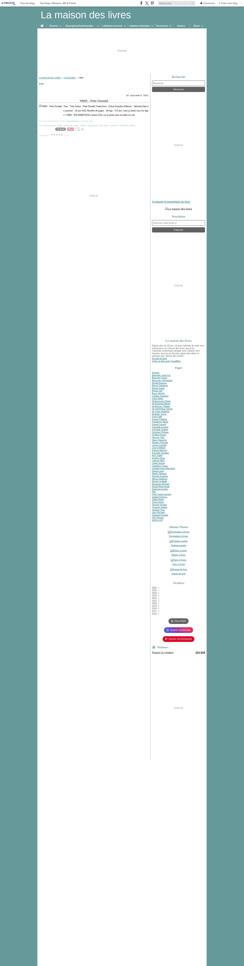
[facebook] (141, 3)
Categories (70, 77)
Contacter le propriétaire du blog (171, 201)
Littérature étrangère (139, 26)
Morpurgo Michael (160, 484)
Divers (197, 26)
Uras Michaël (158, 512)
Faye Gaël (157, 416)
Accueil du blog (159, 358)
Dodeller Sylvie (159, 414)
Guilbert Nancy (159, 435)
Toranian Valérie (159, 507)
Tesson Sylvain (159, 504)
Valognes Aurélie (160, 515)
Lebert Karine (158, 463)
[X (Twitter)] (147, 3)
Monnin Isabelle (159, 481)
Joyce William (158, 447)
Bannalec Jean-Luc (161, 375)
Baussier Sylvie (159, 378)
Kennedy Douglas (160, 453)
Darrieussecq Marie (161, 401)
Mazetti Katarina (160, 476)
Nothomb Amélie (160, 489)
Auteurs (181, 26)
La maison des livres (50, 77)
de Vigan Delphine (160, 411)
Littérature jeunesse (112, 26)
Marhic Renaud (159, 473)
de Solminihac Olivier (162, 409)
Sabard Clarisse (159, 497)
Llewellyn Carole (160, 466)
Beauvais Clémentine (162, 380)
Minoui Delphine (159, 479)
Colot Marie (157, 398)
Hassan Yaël (158, 437)
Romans (54, 26)
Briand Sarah (158, 388)
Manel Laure (158, 471)
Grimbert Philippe (160, 432)
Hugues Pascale (160, 442)
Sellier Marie (158, 499)
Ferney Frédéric (159, 419)
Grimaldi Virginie (160, 429)
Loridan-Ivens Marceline (163, 468)
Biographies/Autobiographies (81, 26)
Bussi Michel (158, 393)
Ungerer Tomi (158, 510)
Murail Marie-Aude (160, 486)
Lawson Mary (158, 460)
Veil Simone (157, 517)
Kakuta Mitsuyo (159, 450)
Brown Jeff (157, 391)
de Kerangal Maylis (161, 403)
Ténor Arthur (158, 502)
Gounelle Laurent (160, 427)
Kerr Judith (157, 455)
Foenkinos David (160, 422)
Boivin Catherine (160, 385)
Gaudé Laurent (159, 424)
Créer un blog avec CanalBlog (166, 361)
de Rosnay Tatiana (161, 406)
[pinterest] (152, 3)
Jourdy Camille (159, 445)
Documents (162, 26)
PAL (154, 491)
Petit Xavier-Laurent (161, 494)
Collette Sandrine (160, 396)
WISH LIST (157, 520)
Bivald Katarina (159, 383)
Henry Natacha (159, 440)
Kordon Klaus (158, 458)
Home (42, 24)
